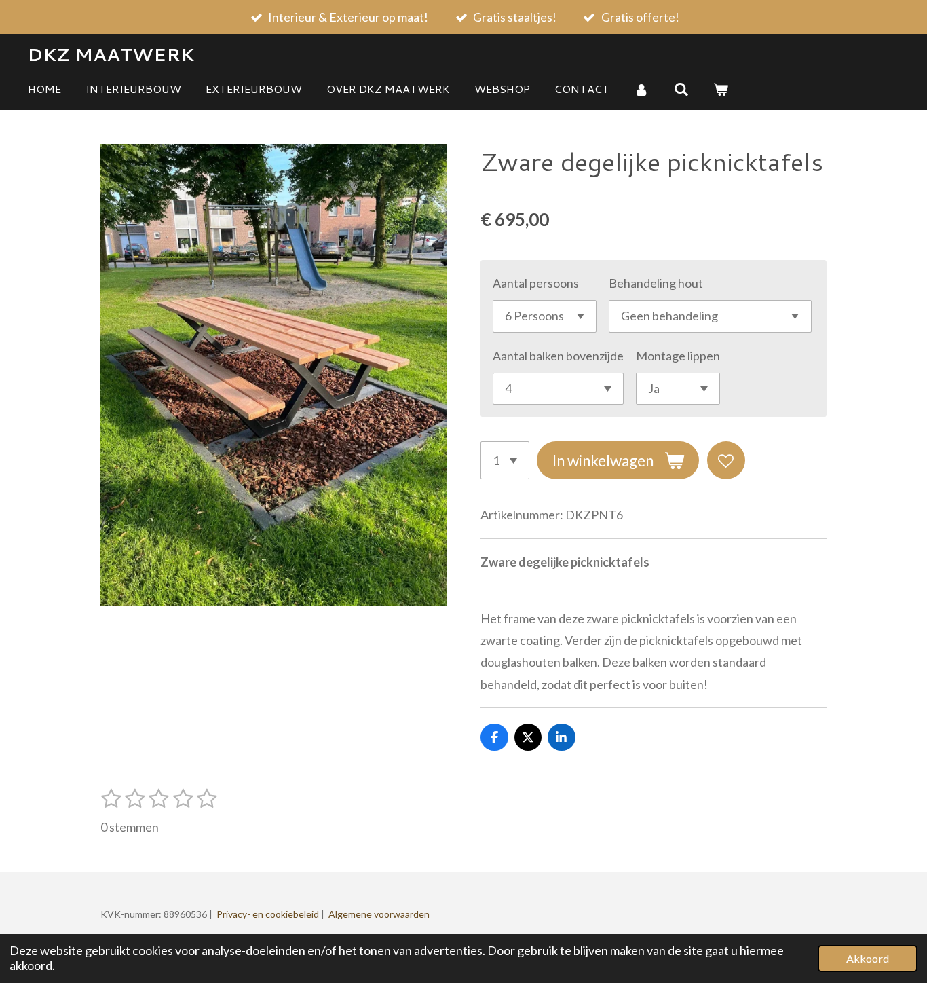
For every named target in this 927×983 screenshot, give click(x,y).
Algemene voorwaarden (379, 914)
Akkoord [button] (867, 958)
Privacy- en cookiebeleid (267, 914)
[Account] (641, 89)
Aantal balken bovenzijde (558, 355)
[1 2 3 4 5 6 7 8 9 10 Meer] (504, 460)
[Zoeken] (680, 89)
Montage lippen (678, 355)
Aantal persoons (536, 283)
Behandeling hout (656, 283)
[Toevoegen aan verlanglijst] (726, 460)
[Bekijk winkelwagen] (720, 89)
